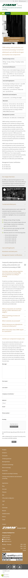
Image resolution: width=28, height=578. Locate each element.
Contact (8, 13)
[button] (22, 1)
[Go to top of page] (26, 576)
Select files (14, 426)
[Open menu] (3, 13)
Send (13, 441)
